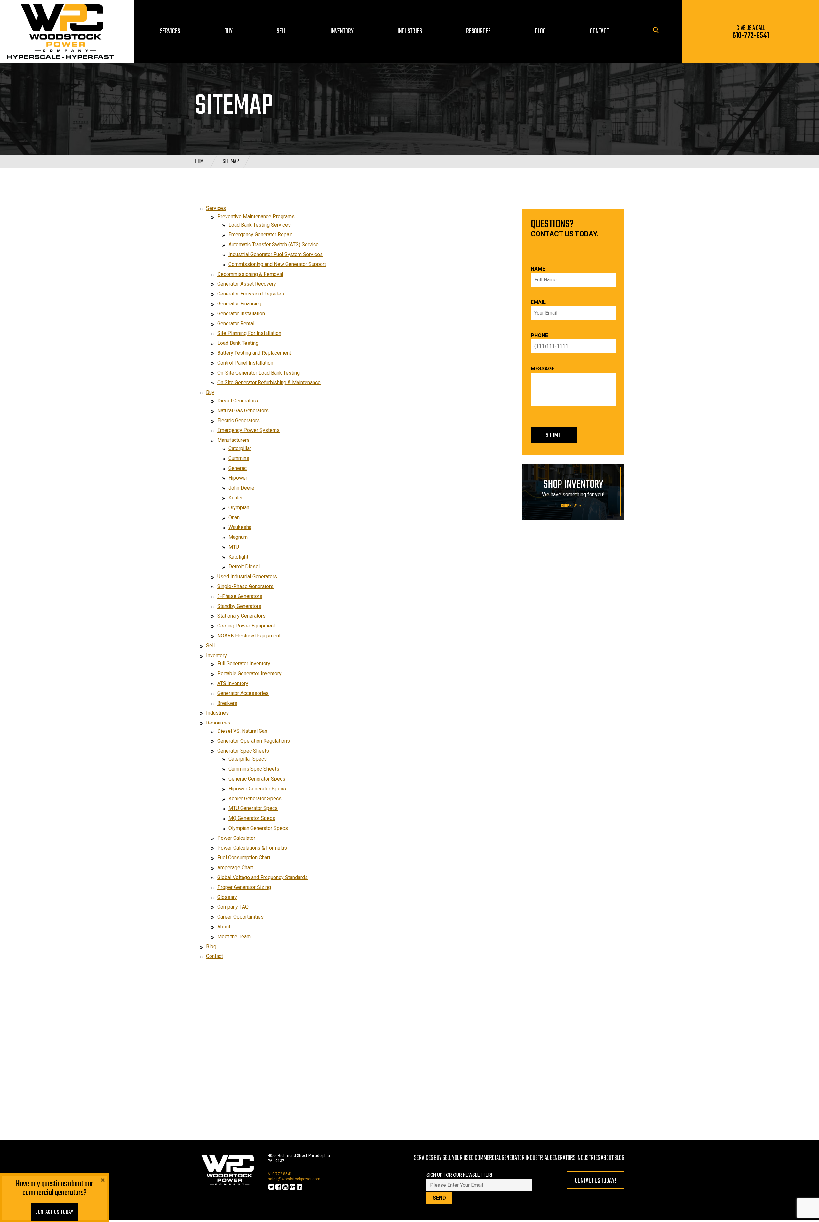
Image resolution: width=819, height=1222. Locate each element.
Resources (218, 723)
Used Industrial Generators (247, 576)
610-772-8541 (280, 1174)
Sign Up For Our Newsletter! (459, 1174)
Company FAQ (233, 907)
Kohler (235, 498)
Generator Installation (241, 314)
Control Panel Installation (245, 363)
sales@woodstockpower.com (294, 1179)
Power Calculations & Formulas (252, 848)
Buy (210, 392)
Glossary (227, 897)
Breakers (227, 703)
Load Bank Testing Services (259, 225)
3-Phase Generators (239, 596)
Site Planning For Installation (249, 333)
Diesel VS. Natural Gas (242, 731)
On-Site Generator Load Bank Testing (258, 373)
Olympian (238, 508)
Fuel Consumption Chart (243, 857)
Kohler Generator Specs (255, 799)
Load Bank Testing (237, 343)
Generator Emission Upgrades (250, 294)
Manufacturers (233, 440)
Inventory (216, 655)
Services (216, 208)
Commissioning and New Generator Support (277, 264)
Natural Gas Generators (243, 411)
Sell (210, 646)
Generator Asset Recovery (246, 284)
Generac (237, 468)
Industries (217, 713)
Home (200, 161)
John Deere (241, 488)
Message (542, 369)
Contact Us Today (54, 1212)
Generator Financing (239, 304)
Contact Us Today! (595, 1180)
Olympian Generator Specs (258, 828)
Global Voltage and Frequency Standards (262, 877)
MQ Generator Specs (251, 818)
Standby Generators (239, 606)
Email (538, 302)
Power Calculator (236, 838)
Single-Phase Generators (245, 586)
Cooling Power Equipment (246, 626)
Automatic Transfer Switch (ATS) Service (273, 244)
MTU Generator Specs (253, 808)
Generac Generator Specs (256, 779)
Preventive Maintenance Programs (256, 217)
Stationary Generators (241, 616)
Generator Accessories (243, 693)
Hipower (237, 478)
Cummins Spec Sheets (253, 769)
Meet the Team (234, 937)
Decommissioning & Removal (250, 274)
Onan (234, 517)
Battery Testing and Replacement (254, 353)
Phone (539, 335)
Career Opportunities (240, 917)
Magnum (238, 537)
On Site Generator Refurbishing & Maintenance (269, 382)
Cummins (238, 458)
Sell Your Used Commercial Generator (483, 1158)
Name (538, 269)
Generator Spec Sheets (243, 751)
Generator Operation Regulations (253, 741)
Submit (554, 435)
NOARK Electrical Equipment (249, 636)
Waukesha (239, 527)
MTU (233, 547)
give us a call (750, 32)
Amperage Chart (235, 867)
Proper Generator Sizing (244, 887)
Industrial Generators (550, 1158)
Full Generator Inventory (243, 663)
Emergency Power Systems (248, 430)
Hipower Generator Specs (257, 789)
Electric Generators (238, 420)
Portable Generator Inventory (249, 673)
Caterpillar (239, 448)
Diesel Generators (237, 401)
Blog (211, 946)
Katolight (238, 557)
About (223, 927)
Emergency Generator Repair (260, 234)
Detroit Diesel (244, 566)
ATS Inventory (232, 683)
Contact (214, 956)
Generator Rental (235, 323)
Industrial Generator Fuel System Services (275, 254)
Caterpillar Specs (247, 759)
